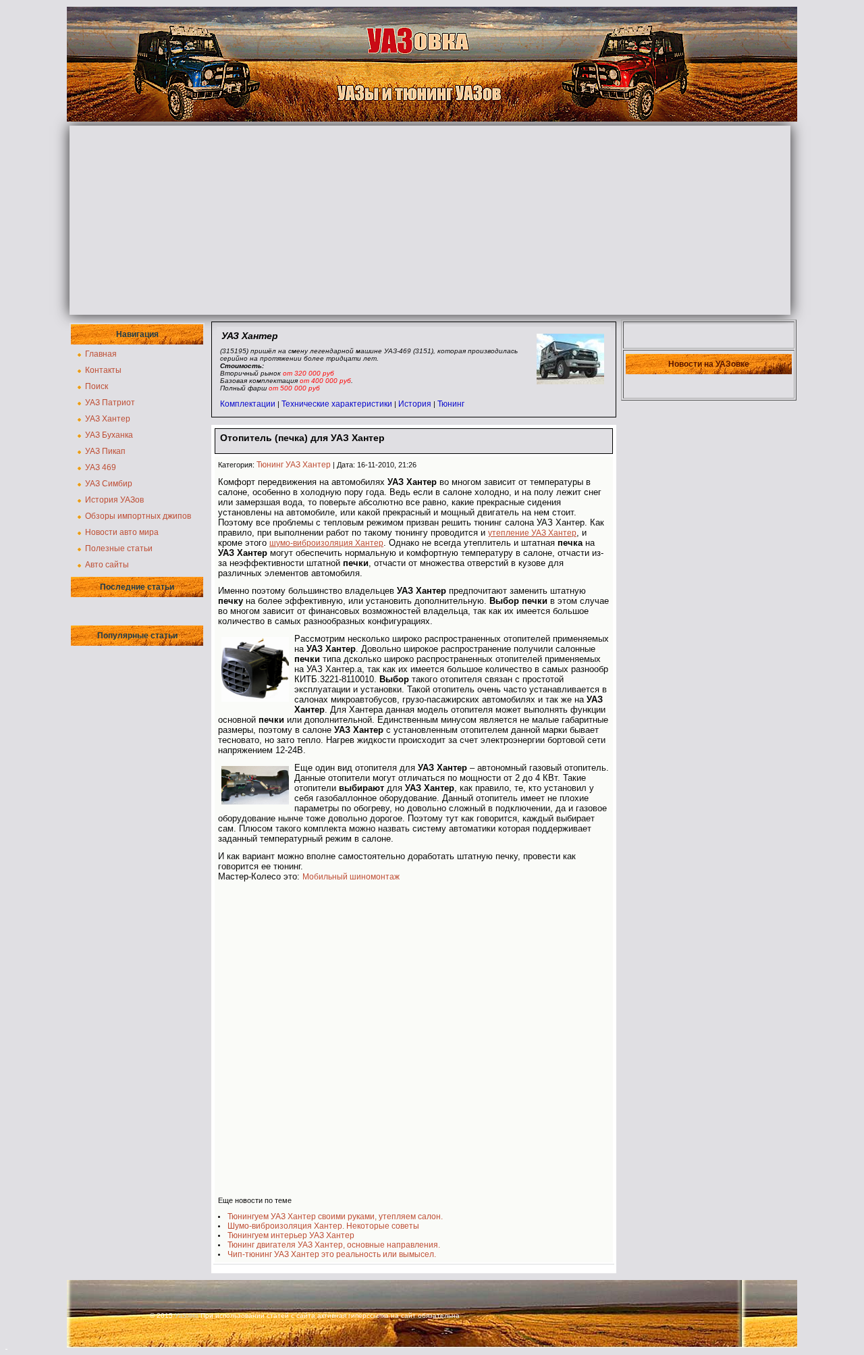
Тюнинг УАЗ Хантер (293, 464)
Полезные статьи (119, 548)
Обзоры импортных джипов (138, 516)
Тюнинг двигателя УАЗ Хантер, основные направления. (333, 1245)
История (414, 404)
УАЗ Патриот (110, 402)
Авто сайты (107, 564)
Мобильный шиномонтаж (351, 876)
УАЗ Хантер (107, 419)
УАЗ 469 (100, 467)
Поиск (96, 386)
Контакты (103, 370)
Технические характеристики (336, 404)
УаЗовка (186, 1315)
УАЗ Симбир (108, 483)
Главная (101, 354)
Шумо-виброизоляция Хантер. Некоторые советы (323, 1226)
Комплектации (247, 404)
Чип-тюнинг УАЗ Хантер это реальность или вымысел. (331, 1254)
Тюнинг (450, 404)
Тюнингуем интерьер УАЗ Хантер (290, 1235)
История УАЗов (114, 500)
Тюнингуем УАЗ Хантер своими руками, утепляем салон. (335, 1216)
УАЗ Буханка (109, 435)
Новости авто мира (122, 532)
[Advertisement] (430, 220)
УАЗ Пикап (105, 451)
